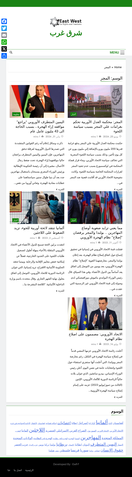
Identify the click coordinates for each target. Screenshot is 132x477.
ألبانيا (110, 423)
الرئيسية (29, 470)
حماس (97, 450)
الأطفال (34, 423)
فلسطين (64, 450)
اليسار (120, 444)
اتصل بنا (18, 470)
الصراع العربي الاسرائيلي (71, 430)
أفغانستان (118, 423)
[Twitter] (4, 28)
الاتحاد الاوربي (103, 431)
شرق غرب (66, 33)
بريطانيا (62, 444)
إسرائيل (83, 423)
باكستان (71, 445)
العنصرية (51, 430)
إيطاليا (75, 423)
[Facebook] (4, 21)
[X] (4, 48)
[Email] (4, 35)
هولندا (51, 450)
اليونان (86, 444)
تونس (41, 444)
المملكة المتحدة (112, 438)
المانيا (24, 430)
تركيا (47, 444)
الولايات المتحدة (23, 438)
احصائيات (64, 423)
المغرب (18, 431)
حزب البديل (33, 445)
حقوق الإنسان (112, 450)
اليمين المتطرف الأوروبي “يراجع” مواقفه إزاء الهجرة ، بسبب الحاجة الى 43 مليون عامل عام (39, 126)
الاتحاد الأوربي (116, 430)
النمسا (77, 438)
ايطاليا (78, 444)
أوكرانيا (92, 423)
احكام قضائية (51, 423)
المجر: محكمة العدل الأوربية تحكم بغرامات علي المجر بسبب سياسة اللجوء (97, 126)
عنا (9, 470)
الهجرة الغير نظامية (60, 438)
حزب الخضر (21, 444)
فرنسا (75, 450)
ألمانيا (102, 422)
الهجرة (71, 438)
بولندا (53, 444)
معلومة (16, 114)
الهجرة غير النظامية (42, 438)
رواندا (91, 451)
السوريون (91, 430)
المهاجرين (90, 437)
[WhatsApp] (4, 42)
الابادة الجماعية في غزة (20, 423)
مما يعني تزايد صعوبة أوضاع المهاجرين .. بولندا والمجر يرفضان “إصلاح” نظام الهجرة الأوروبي (97, 232)
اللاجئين (37, 430)
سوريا (84, 450)
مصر (57, 451)
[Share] (4, 55)
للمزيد (119, 189)
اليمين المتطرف (103, 444)
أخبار (74, 114)
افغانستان (41, 423)
